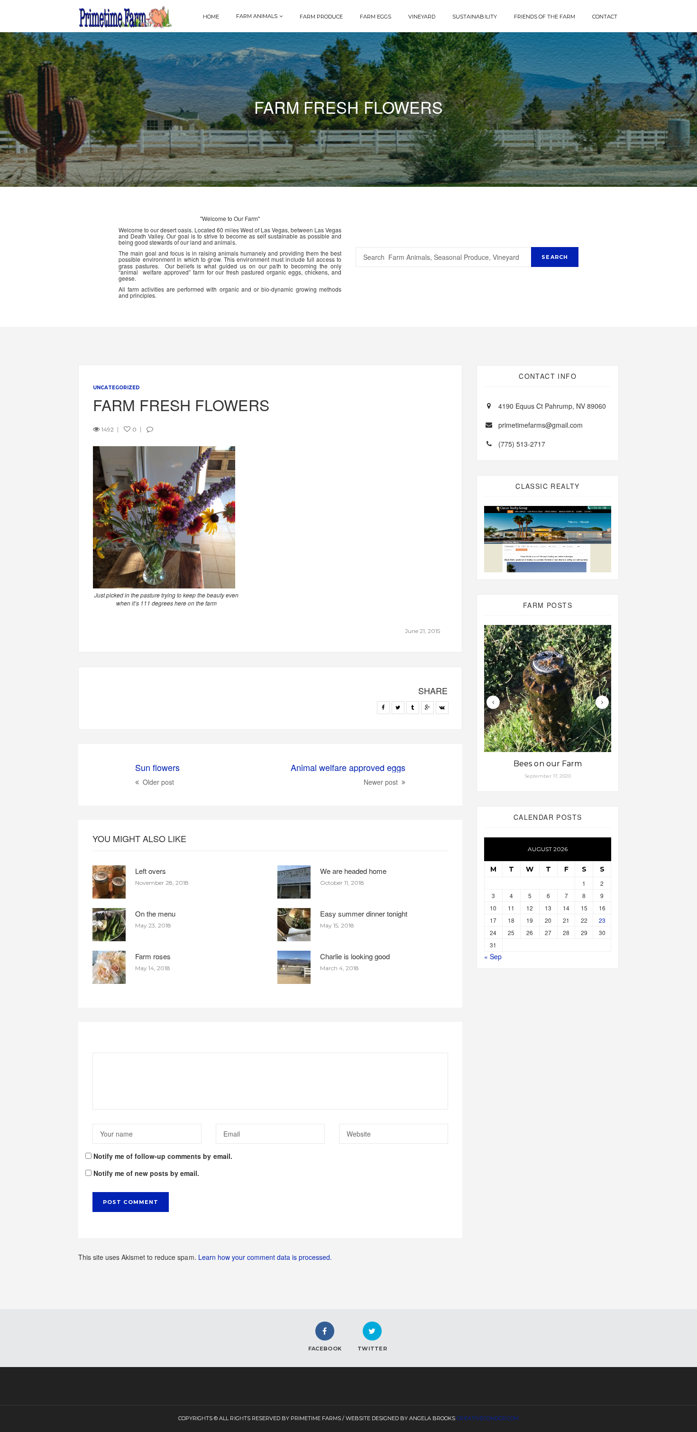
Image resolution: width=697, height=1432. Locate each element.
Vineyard (421, 16)
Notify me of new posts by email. (146, 1173)
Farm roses (153, 956)
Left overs (150, 871)
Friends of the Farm (544, 16)
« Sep (493, 956)
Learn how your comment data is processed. (265, 1257)
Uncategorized (116, 388)
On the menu (155, 913)
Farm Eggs (375, 16)
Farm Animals (256, 16)
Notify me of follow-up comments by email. (162, 1156)
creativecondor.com (487, 1418)
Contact (604, 16)
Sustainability (474, 16)
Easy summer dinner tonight (363, 913)
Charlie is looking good (355, 956)
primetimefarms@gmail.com (540, 425)
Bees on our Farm (547, 763)
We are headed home (353, 871)
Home (211, 16)
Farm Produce (321, 16)
